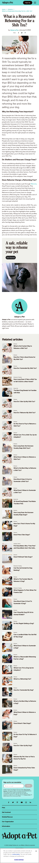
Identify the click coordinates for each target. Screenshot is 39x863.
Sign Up (27, 2)
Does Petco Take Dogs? (22, 535)
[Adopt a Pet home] (7, 3)
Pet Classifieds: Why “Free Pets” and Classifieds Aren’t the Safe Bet (25, 548)
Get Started (11, 257)
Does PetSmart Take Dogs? (23, 557)
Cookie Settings (19, 859)
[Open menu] (35, 3)
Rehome (34, 184)
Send (28, 785)
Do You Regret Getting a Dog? (24, 623)
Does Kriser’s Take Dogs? (22, 723)
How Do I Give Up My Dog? (23, 745)
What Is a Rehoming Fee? (22, 679)
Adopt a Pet (14, 30)
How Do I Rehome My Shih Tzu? (24, 413)
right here (5, 328)
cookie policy (16, 854)
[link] (27, 795)
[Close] (36, 851)
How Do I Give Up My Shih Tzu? (24, 401)
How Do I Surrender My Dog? (24, 690)
